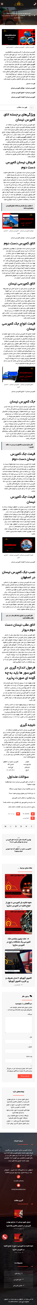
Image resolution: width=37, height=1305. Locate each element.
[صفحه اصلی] (34, 15)
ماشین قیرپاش (17, 1285)
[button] (5, 1237)
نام (30, 1037)
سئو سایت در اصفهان (10, 1299)
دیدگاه (29, 1014)
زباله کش (15, 1161)
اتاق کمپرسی (26, 818)
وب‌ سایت (29, 1056)
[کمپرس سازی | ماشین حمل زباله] (18, 3)
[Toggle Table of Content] (30, 108)
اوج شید (21, 1302)
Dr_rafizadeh (26, 814)
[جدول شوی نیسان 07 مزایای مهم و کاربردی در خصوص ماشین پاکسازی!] (18, 1214)
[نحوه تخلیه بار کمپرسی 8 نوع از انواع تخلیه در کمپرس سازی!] (18, 1238)
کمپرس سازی (31, 64)
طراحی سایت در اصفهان (26, 1299)
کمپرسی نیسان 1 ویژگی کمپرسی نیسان (23, 88)
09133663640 (13, 1302)
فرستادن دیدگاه (25, 1076)
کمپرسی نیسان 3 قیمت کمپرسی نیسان (23, 97)
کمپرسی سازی (21, 137)
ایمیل (30, 1047)
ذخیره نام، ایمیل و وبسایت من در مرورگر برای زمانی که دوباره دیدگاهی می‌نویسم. (19, 1070)
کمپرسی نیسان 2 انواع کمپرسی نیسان (23, 92)
